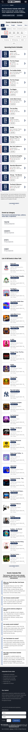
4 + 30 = (4, 720)
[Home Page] (14, 2)
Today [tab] (7, 25)
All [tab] (2, 25)
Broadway (6, 40)
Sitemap (11, 729)
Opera (14, 43)
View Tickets (24, 51)
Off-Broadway (15, 40)
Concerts (11, 36)
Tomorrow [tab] (19, 25)
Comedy (18, 36)
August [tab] (3, 28)
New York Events (5, 5)
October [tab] (14, 28)
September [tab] (9, 28)
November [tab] (20, 28)
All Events (4, 36)
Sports (24, 36)
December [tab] (25, 28)
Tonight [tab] (13, 25)
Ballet (22, 40)
